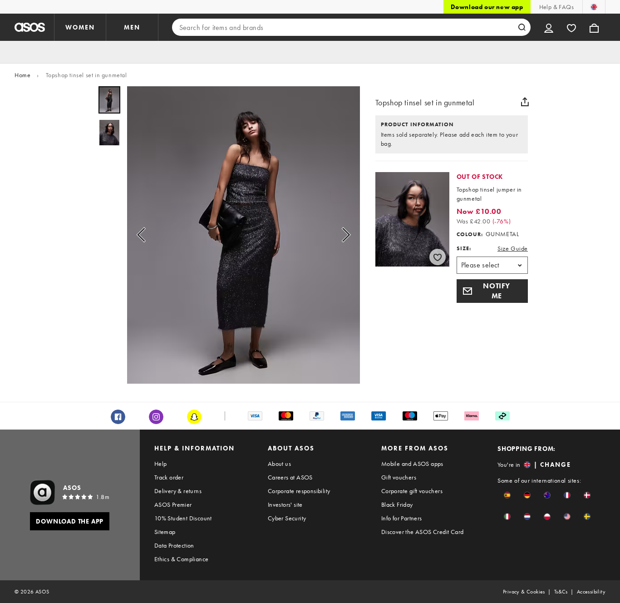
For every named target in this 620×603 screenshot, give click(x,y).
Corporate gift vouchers (412, 491)
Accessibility (591, 591)
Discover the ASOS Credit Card (422, 532)
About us (279, 464)
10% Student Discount (183, 518)
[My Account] (548, 27)
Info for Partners (401, 518)
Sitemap (165, 532)
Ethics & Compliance (181, 559)
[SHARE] (524, 101)
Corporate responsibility (299, 491)
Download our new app (487, 7)
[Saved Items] (571, 27)
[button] (492, 291)
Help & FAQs (556, 7)
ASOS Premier (173, 504)
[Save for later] (438, 257)
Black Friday (397, 504)
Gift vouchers (398, 477)
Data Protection (174, 545)
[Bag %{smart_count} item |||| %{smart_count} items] (594, 27)
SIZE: (464, 248)
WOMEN (80, 27)
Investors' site (285, 504)
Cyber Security (287, 518)
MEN (132, 27)
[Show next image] (343, 235)
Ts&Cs (561, 591)
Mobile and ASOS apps (412, 464)
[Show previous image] (144, 235)
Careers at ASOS (290, 477)
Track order (168, 477)
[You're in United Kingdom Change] (594, 7)
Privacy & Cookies (524, 591)
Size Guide (512, 248)
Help (160, 464)
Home (22, 75)
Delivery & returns (178, 491)
